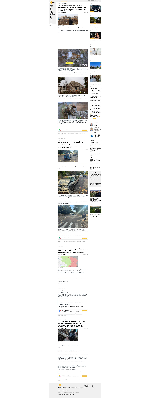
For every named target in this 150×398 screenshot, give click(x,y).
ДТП (64, 241)
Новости (51, 6)
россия (65, 133)
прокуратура (65, 379)
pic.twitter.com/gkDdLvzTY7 (78, 302)
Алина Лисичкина (64, 328)
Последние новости (94, 88)
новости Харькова (60, 315)
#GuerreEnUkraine (71, 302)
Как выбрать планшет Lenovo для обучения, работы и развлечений (95, 112)
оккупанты (76, 133)
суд (61, 241)
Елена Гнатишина (64, 12)
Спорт (51, 9)
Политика (51, 7)
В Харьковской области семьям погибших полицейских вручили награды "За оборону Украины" (95, 115)
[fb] (86, 12)
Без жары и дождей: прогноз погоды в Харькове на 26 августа (95, 100)
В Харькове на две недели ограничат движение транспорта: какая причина (95, 106)
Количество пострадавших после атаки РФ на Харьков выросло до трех (95, 91)
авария (84, 241)
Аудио (51, 19)
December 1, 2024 (71, 304)
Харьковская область (70, 133)
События (51, 8)
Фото (51, 18)
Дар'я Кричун (64, 254)
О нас (51, 22)
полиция (62, 133)
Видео (51, 17)
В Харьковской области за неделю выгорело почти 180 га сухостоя (95, 109)
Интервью (51, 12)
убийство (61, 379)
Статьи (51, 11)
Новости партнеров (52, 14)
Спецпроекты (52, 13)
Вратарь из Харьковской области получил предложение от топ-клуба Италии (95, 94)
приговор (77, 379)
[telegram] (87, 12)
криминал (74, 241)
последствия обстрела (82, 133)
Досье (51, 20)
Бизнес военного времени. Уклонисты (95, 118)
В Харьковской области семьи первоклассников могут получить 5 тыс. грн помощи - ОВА (95, 103)
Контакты (51, 23)
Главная (51, 5)
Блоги (51, 16)
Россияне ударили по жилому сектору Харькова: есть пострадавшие (95, 97)
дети (80, 379)
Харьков (64, 134)
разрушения (60, 134)
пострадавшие (79, 241)
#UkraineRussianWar (65, 302)
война (59, 133)
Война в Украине (65, 3)
